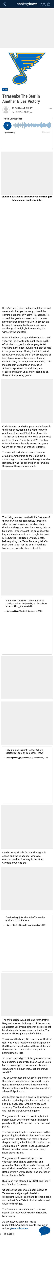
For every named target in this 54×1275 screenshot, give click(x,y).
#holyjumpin (20, 606)
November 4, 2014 (35, 611)
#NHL (30, 606)
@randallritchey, (19, 1228)
